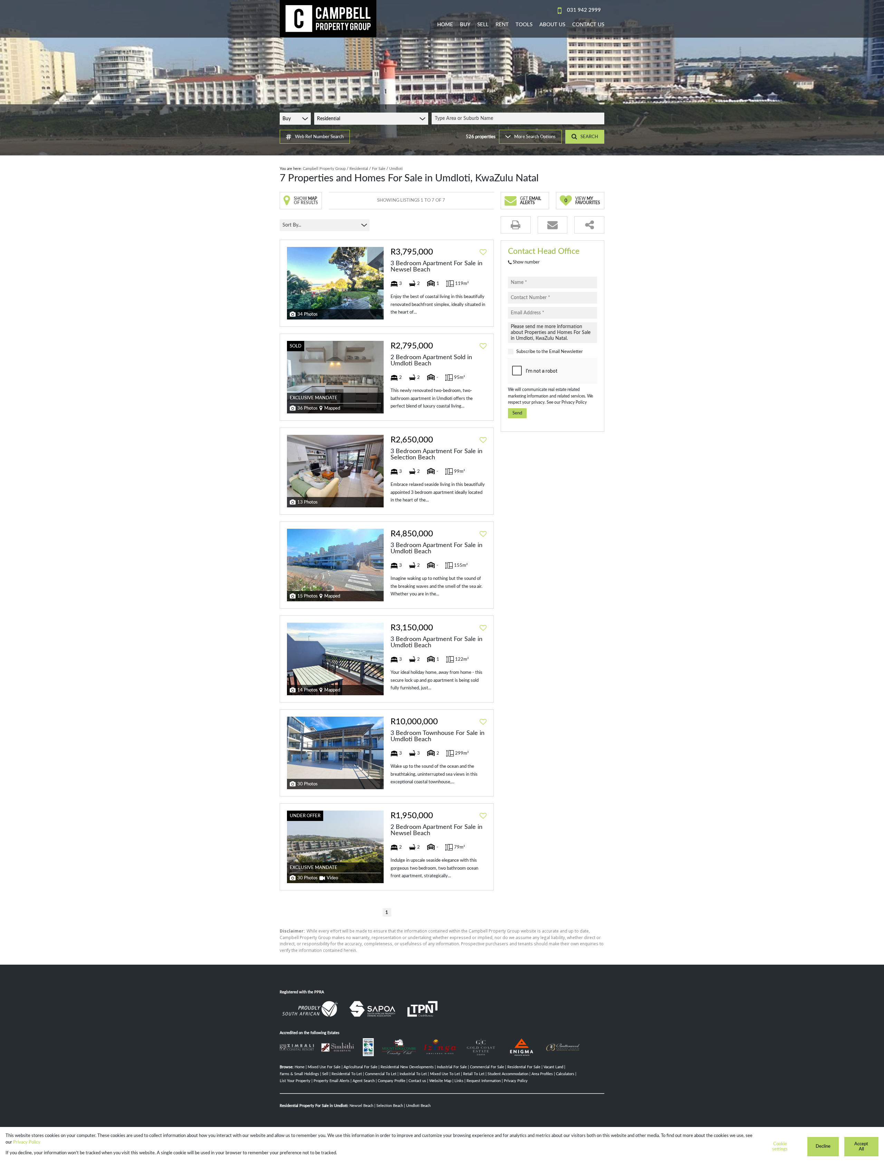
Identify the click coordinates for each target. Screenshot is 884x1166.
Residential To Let (347, 1074)
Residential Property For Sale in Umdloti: (314, 1106)
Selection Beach (389, 1106)
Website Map (440, 1081)
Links (458, 1081)
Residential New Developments (407, 1067)
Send (517, 413)
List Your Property (295, 1081)
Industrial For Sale (452, 1067)
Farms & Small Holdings (299, 1074)
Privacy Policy (574, 402)
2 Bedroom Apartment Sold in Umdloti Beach (431, 360)
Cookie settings (780, 1146)
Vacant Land (553, 1067)
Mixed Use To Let (445, 1074)
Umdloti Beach (418, 1106)
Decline (823, 1146)
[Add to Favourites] (483, 252)
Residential (358, 169)
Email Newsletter (566, 352)
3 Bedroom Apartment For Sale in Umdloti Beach (436, 548)
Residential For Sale (523, 1067)
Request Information (484, 1081)
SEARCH (589, 137)
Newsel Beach (361, 1106)
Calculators (565, 1074)
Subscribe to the (549, 352)
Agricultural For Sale (360, 1067)
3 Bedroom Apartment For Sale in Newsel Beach (436, 266)
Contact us (417, 1081)
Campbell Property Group (324, 169)
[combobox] (519, 118)
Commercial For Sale (487, 1067)
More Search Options (535, 137)
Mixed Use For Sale (324, 1067)
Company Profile (391, 1081)
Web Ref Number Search (319, 137)
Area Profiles (542, 1074)
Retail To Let (473, 1074)
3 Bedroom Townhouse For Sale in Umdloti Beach (437, 736)
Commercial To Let (380, 1074)
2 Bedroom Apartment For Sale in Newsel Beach (436, 830)
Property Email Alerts (331, 1081)
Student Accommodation (508, 1074)
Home (300, 1067)
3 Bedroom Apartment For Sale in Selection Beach (436, 454)
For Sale (378, 169)
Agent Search (364, 1081)
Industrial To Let (413, 1074)
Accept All (861, 1146)
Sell (325, 1074)
